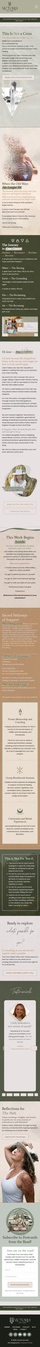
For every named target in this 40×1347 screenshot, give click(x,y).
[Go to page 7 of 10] (30, 1094)
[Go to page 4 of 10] (10, 1094)
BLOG (34, 1327)
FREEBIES (7, 1327)
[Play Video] (5, 335)
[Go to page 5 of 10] (16, 1094)
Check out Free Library (20, 511)
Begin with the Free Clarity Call (20, 504)
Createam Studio (26, 1343)
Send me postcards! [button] (20, 1284)
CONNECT (23, 1329)
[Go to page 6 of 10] (23, 1094)
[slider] (22, 335)
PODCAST (26, 1327)
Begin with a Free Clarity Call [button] (18, 77)
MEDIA (15, 1329)
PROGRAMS (16, 1327)
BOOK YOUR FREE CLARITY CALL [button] (20, 973)
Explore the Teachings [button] (15, 1137)
